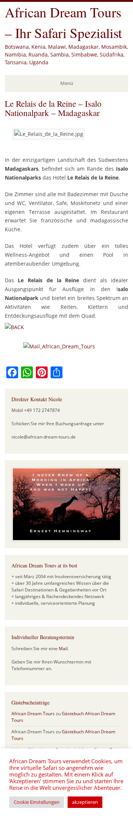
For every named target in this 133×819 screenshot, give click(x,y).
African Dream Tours (33, 713)
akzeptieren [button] (85, 802)
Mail (63, 648)
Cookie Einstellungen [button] (36, 802)
